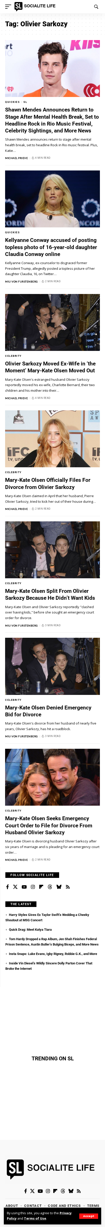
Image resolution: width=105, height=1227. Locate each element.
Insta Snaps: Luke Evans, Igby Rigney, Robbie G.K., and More (53, 954)
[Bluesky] (59, 887)
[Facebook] (7, 887)
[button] (88, 1216)
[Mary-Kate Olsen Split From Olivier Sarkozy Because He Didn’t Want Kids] (52, 549)
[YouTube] (24, 887)
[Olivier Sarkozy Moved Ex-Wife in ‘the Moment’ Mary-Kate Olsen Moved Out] (52, 322)
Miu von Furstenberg (21, 281)
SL (25, 102)
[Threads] (50, 887)
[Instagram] (33, 887)
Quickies (12, 102)
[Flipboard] (41, 887)
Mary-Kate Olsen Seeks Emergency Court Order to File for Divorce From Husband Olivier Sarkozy (48, 825)
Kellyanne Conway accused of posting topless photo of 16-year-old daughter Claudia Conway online (51, 247)
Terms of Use (35, 1218)
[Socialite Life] (36, 6)
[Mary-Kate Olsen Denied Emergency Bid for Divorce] (52, 666)
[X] (15, 887)
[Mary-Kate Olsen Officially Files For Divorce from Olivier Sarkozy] (52, 438)
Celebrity (13, 355)
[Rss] (68, 887)
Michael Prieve (16, 157)
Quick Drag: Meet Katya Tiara (30, 929)
